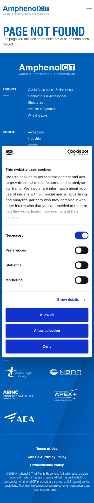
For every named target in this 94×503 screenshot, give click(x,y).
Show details (68, 299)
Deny (47, 346)
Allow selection (47, 330)
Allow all (47, 315)
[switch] (81, 250)
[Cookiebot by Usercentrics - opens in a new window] (67, 152)
